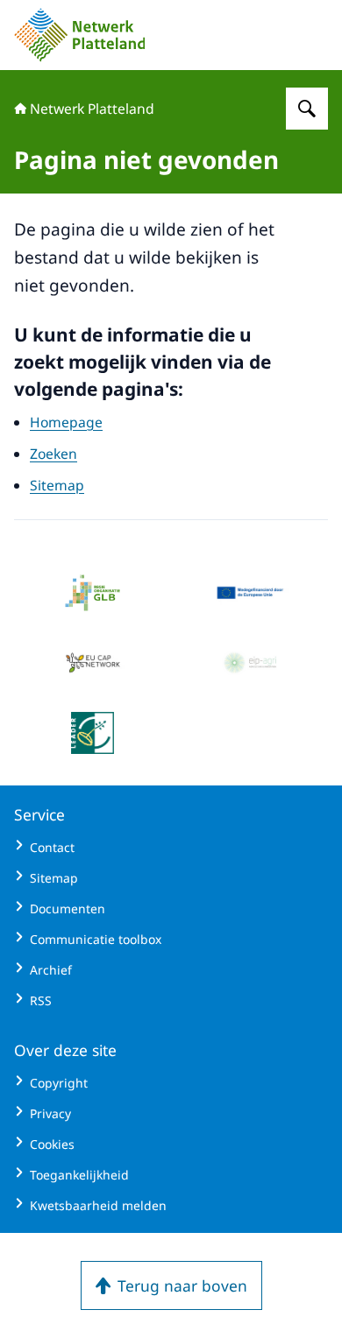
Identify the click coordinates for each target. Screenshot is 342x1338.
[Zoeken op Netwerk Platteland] (307, 109)
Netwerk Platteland (92, 108)
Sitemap (57, 485)
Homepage (66, 422)
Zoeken (53, 453)
